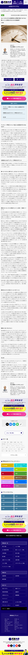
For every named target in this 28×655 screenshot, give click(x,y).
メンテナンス (16, 443)
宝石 (19, 449)
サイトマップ (4, 598)
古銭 (16, 481)
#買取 (2, 22)
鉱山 (18, 442)
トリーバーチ (4, 445)
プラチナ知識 (4, 442)
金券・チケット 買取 (6, 560)
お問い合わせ (5, 602)
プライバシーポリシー (6, 605)
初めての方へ (5, 588)
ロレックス (7, 619)
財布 (16, 469)
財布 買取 (17, 553)
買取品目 (9, 9)
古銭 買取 (17, 560)
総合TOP (4, 585)
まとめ (4, 117)
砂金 (16, 450)
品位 (9, 450)
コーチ (23, 445)
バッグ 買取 (17, 546)
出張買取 (17, 575)
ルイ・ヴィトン (7, 631)
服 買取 (3, 556)
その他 (17, 486)
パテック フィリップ (8, 622)
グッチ (15, 620)
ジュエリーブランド (4, 449)
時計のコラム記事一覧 (19, 9)
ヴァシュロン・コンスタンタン (21, 447)
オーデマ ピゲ (7, 623)
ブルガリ (16, 626)
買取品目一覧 (5, 543)
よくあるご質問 (18, 602)
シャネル (6, 629)
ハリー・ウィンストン (12, 447)
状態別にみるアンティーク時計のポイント (13, 113)
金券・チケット (18, 477)
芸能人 (7, 447)
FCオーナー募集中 (6, 608)
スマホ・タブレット (6, 486)
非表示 (15, 103)
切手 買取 (17, 556)
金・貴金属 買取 (5, 549)
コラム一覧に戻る (10, 433)
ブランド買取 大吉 (3, 9)
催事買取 (4, 579)
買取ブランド (17, 588)
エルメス (6, 628)
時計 (3, 15)
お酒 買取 (4, 553)
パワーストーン (18, 445)
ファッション (20, 443)
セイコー (15, 449)
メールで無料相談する (15, 98)
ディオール (16, 619)
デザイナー (20, 450)
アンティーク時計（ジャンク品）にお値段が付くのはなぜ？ (14, 107)
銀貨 (6, 450)
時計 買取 (4, 546)
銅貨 (8, 442)
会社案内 (17, 605)
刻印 (21, 442)
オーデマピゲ (11, 449)
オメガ (6, 620)
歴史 (22, 449)
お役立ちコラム (5, 595)
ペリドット (13, 445)
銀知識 (11, 442)
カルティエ (16, 622)
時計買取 (13, 9)
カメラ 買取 (4, 563)
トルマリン (8, 445)
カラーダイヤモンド (9, 443)
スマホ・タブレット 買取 (20, 563)
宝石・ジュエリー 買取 (19, 549)
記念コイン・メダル (6, 481)
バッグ (3, 469)
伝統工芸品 (3, 443)
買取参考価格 (5, 592)
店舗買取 (4, 575)
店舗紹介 (17, 592)
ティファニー (16, 623)
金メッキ (3, 450)
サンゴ (13, 450)
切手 (3, 477)
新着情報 (17, 595)
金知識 (15, 442)
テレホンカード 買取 (6, 566)
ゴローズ (3, 447)
